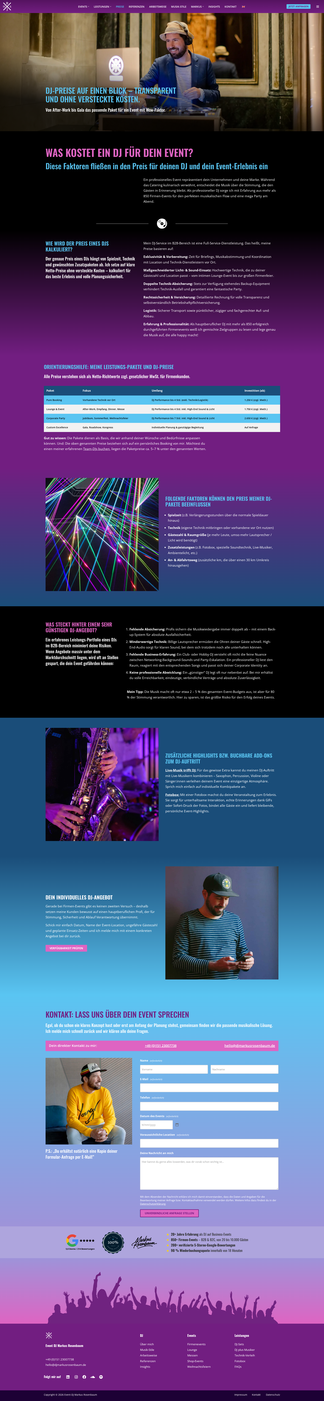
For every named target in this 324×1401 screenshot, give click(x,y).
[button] (88, 6)
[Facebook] (84, 1377)
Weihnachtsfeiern (199, 1367)
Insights (214, 6)
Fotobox (240, 1361)
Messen (192, 1355)
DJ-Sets (239, 1344)
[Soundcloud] (92, 1377)
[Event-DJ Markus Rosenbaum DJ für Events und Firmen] (7, 6)
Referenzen (136, 6)
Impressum (240, 1394)
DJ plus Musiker (245, 1350)
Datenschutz (273, 1394)
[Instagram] (76, 1377)
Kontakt (230, 6)
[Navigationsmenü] (317, 6)
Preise (120, 6)
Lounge (192, 1350)
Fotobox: (172, 795)
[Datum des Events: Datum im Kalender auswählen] (177, 1125)
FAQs (238, 1367)
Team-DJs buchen (96, 449)
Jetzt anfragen (298, 6)
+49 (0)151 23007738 (161, 1045)
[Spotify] (101, 1377)
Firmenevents (196, 1344)
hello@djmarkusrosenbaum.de (249, 1045)
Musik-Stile (178, 6)
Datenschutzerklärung (153, 1203)
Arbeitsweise (157, 6)
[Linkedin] (68, 1377)
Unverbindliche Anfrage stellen (169, 1213)
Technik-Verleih (245, 1355)
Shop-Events (195, 1361)
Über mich (147, 1344)
